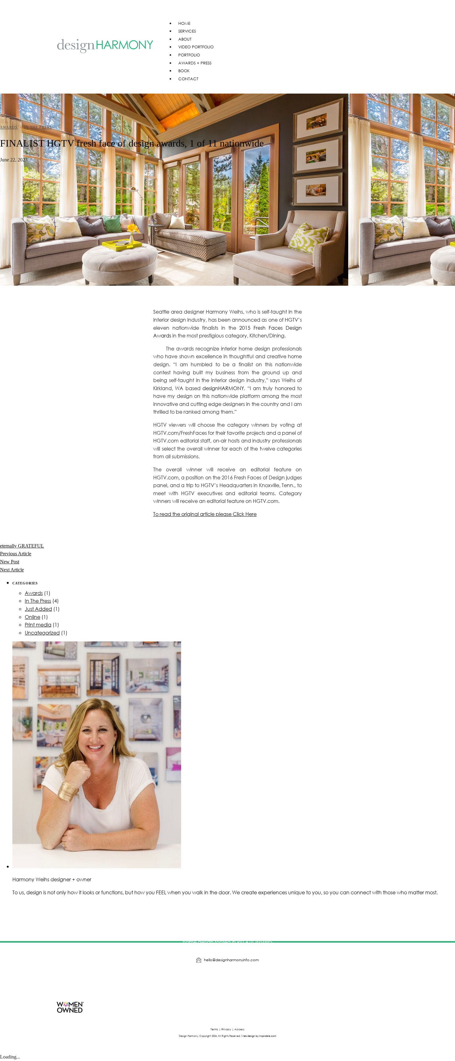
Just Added (38, 608)
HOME (184, 23)
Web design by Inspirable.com (258, 1035)
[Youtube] (218, 980)
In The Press (38, 127)
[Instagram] (237, 980)
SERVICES (187, 31)
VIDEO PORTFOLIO (196, 47)
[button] (281, 10)
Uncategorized (42, 632)
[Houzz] (199, 980)
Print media (38, 624)
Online (32, 617)
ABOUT (185, 39)
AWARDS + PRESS (194, 63)
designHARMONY (223, 388)
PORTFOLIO (189, 55)
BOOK (184, 70)
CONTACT (188, 78)
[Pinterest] (256, 980)
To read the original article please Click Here (205, 514)
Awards (9, 127)
